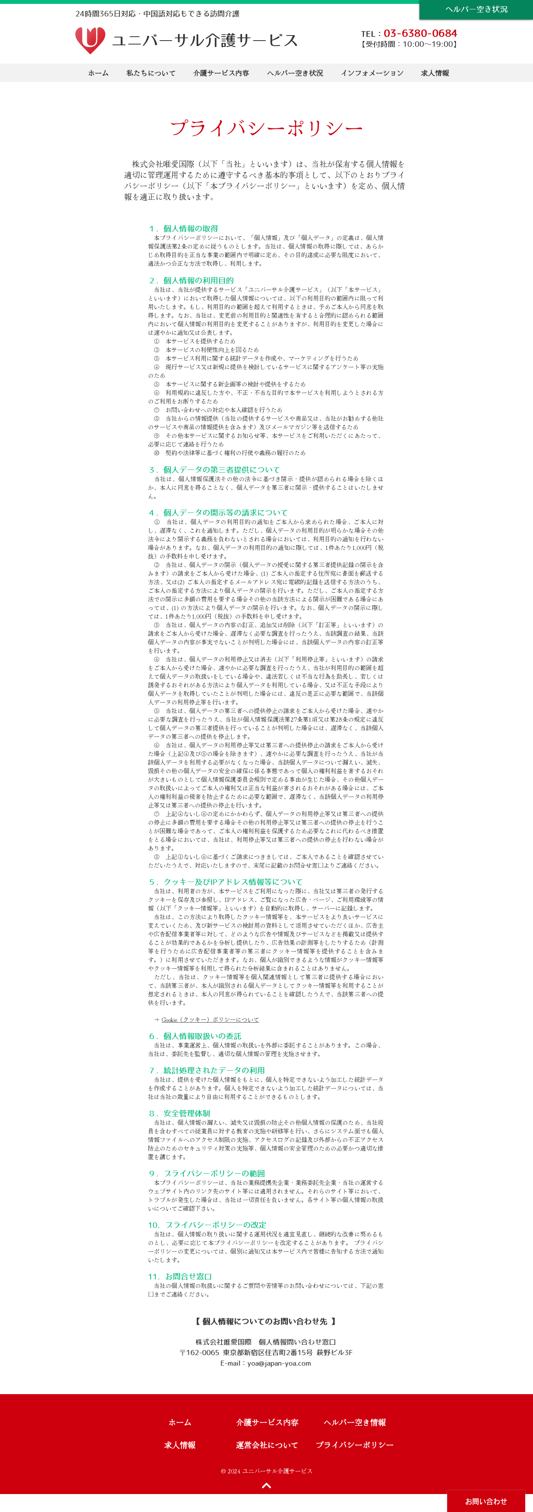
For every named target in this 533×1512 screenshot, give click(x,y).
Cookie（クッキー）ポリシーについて (210, 1019)
